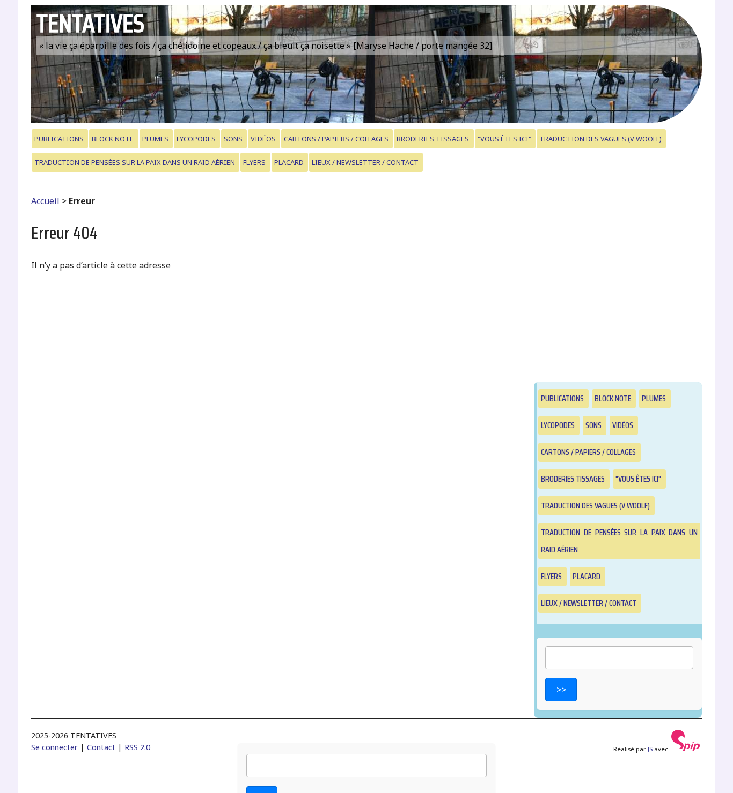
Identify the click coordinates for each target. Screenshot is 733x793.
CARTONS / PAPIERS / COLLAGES (336, 139)
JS (650, 749)
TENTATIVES (90, 23)
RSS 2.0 (137, 747)
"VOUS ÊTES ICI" (504, 139)
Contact (101, 747)
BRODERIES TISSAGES (433, 139)
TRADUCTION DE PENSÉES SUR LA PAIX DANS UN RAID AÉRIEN (134, 162)
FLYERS (254, 162)
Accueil (45, 201)
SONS (233, 139)
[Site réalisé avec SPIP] (686, 749)
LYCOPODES (196, 139)
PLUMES (155, 139)
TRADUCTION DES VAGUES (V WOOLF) (600, 139)
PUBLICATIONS (59, 139)
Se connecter (54, 747)
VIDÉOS (263, 139)
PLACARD (289, 162)
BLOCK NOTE (113, 139)
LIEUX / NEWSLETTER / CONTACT (365, 162)
